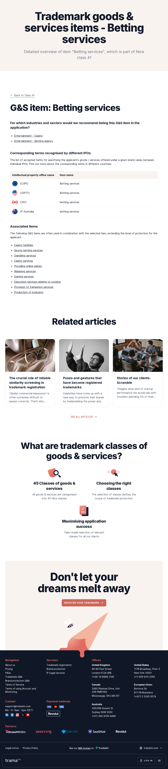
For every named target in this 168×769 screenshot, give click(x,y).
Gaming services (24, 276)
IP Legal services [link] (56, 672)
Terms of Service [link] (14, 684)
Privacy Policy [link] (30, 748)
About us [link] (10, 665)
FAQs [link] (8, 672)
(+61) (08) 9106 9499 (104, 716)
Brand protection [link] (56, 668)
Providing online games (28, 266)
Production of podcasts (28, 292)
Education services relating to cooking (37, 281)
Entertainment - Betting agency (33, 141)
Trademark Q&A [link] (13, 676)
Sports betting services (28, 250)
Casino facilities (23, 245)
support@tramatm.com (18, 706)
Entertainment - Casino (28, 135)
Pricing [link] (9, 668)
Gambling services (25, 255)
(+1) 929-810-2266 (144, 676)
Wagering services (25, 271)
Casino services (23, 260)
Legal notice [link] (12, 748)
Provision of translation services (33, 287)
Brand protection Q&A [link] (17, 680)
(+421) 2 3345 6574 (145, 696)
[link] (30, 373)
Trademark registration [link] (59, 665)
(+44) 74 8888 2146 (103, 676)
